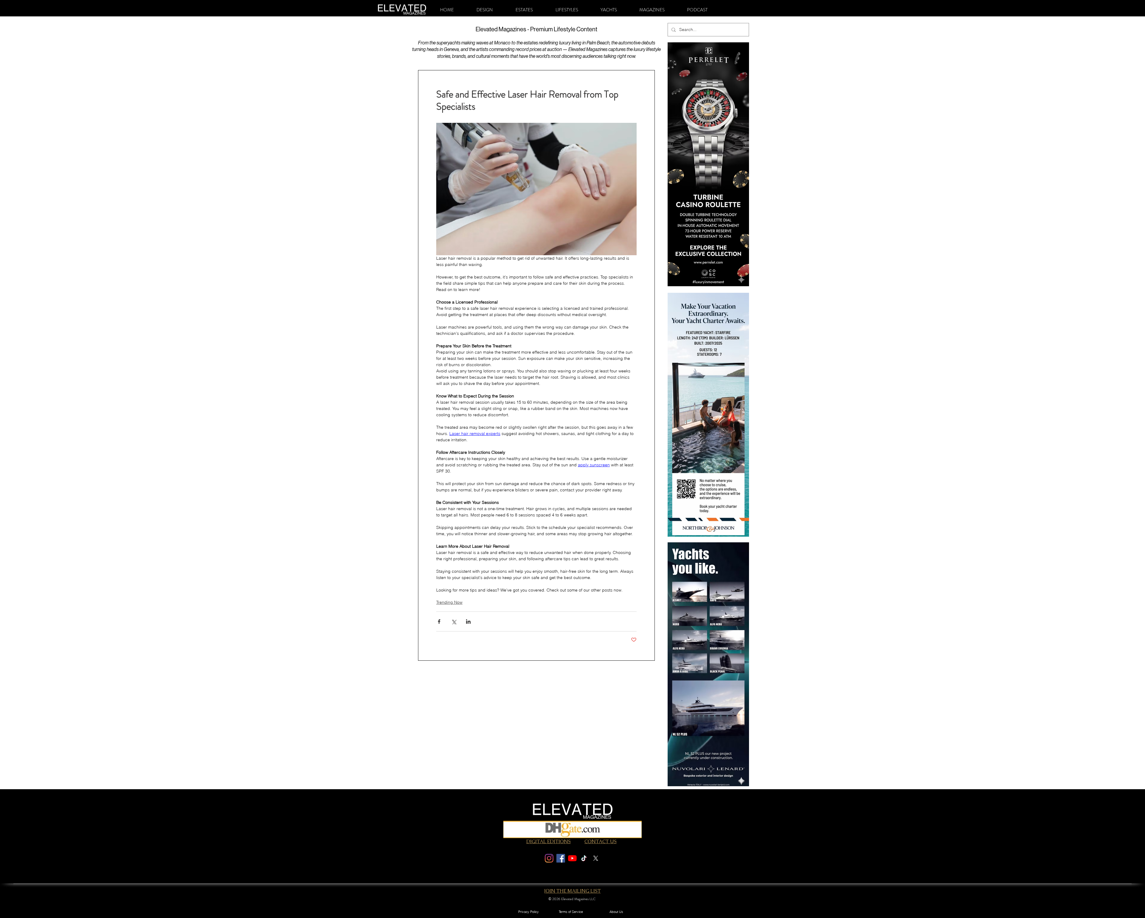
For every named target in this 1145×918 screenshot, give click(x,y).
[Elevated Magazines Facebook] (560, 858)
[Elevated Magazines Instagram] (549, 858)
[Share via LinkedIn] (468, 621)
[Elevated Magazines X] (595, 858)
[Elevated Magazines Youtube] (572, 858)
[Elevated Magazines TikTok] (584, 858)
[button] (484, 10)
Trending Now (449, 602)
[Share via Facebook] (439, 621)
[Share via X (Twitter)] (454, 621)
